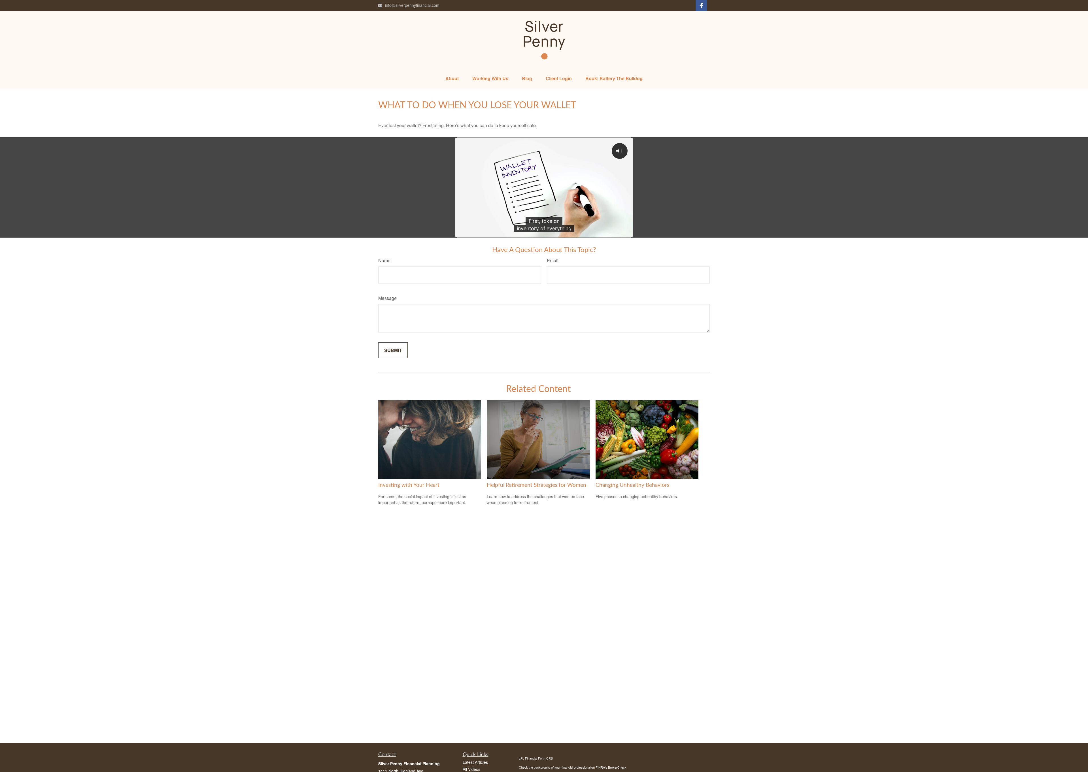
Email (552, 260)
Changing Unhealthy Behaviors (632, 485)
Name (384, 260)
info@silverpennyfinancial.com (412, 5)
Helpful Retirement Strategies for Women (536, 485)
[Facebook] (701, 5)
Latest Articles (475, 762)
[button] (452, 78)
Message (387, 298)
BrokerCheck (617, 767)
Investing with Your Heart (408, 485)
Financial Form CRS (539, 758)
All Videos (471, 769)
